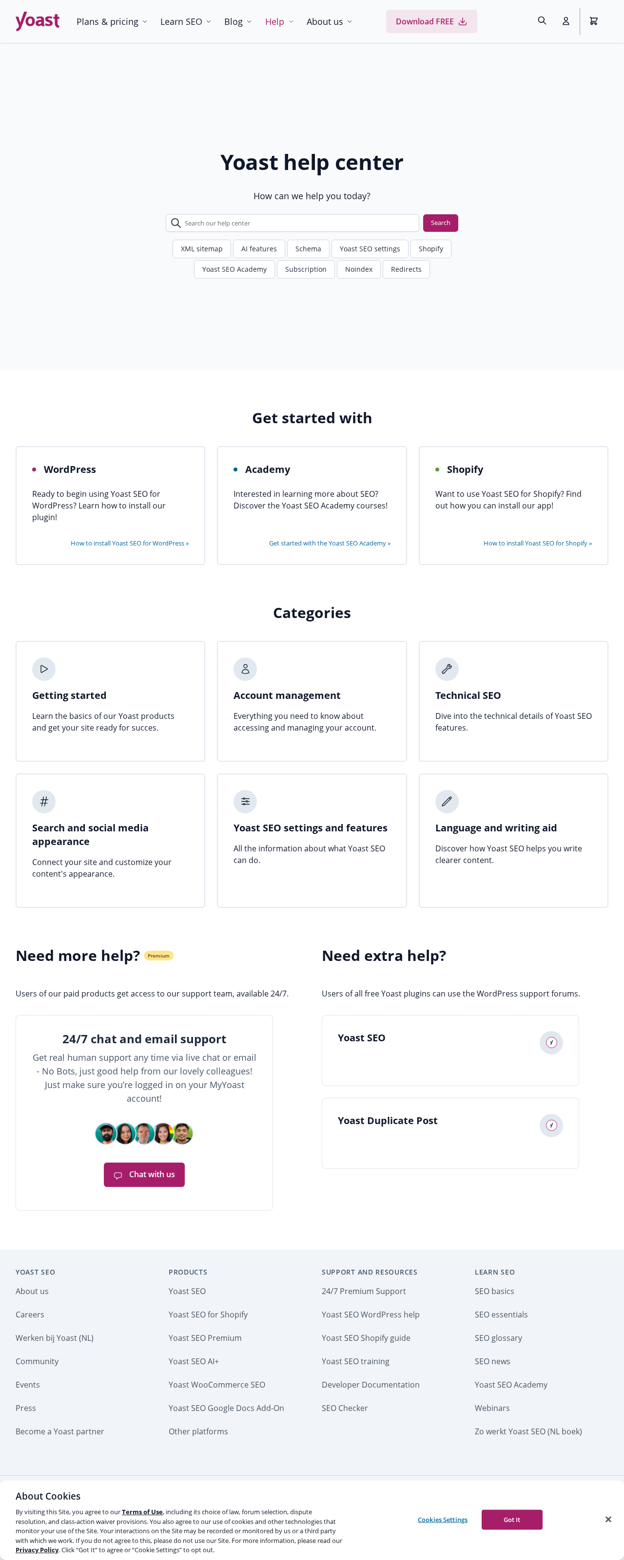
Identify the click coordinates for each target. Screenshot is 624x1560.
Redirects (406, 269)
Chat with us (151, 1174)
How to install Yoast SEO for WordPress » (130, 543)
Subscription (306, 269)
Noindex (358, 269)
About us (325, 21)
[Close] (608, 1519)
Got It (512, 1519)
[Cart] (594, 21)
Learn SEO (181, 21)
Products (188, 1272)
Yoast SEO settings (370, 248)
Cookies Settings (443, 1519)
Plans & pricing (107, 21)
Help (274, 21)
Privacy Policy (37, 1549)
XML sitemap (202, 248)
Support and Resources (370, 1272)
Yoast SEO (35, 1272)
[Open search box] (542, 21)
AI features (259, 248)
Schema (308, 248)
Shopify (431, 248)
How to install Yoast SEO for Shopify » (538, 543)
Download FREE (425, 21)
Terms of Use (142, 1511)
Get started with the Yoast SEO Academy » (329, 543)
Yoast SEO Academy (234, 269)
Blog (233, 21)
